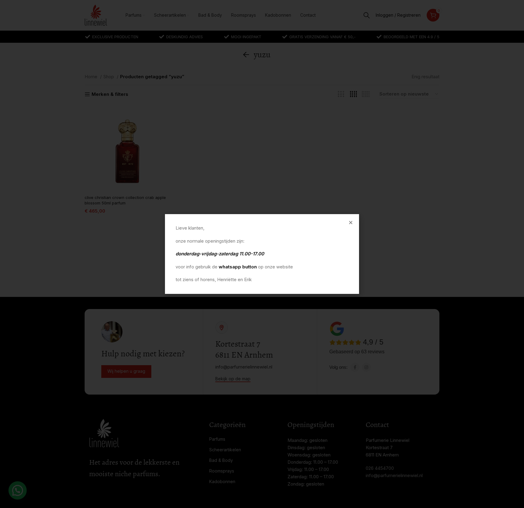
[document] (262, 254)
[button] (350, 222)
